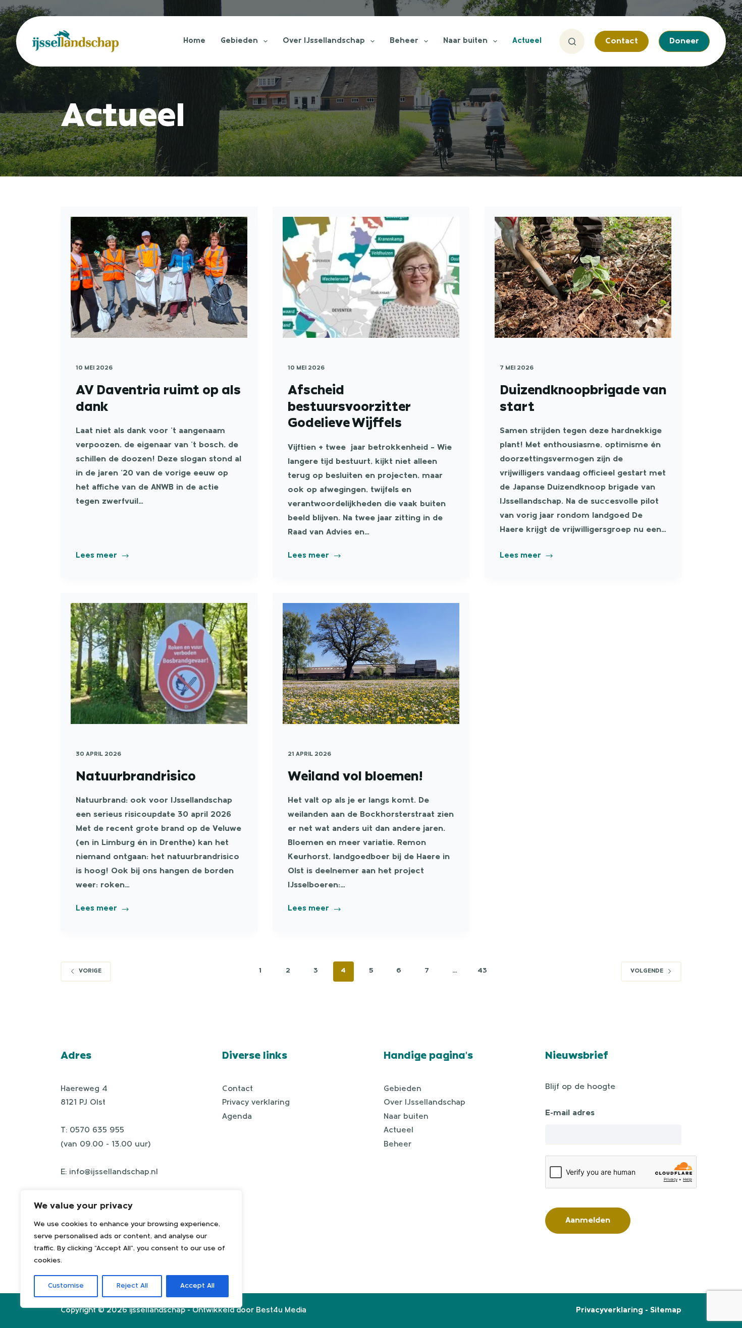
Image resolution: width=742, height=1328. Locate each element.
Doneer (684, 41)
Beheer (404, 41)
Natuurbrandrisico (136, 775)
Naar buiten (465, 41)
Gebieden (239, 41)
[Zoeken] (572, 41)
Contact (621, 41)
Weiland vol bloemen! (355, 775)
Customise (66, 1286)
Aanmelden (587, 1221)
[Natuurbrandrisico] (159, 663)
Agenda (237, 1117)
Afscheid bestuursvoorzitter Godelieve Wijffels (349, 406)
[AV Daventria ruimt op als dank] (159, 277)
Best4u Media (281, 1310)
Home (194, 41)
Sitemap (665, 1310)
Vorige (90, 971)
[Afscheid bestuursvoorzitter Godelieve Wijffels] (371, 277)
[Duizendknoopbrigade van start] (583, 277)
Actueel (527, 41)
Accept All (197, 1286)
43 (482, 971)
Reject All (132, 1286)
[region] (131, 1249)
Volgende (646, 971)
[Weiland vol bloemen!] (371, 663)
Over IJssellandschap (324, 41)
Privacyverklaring (609, 1310)
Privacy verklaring (256, 1103)
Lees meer (96, 557)
